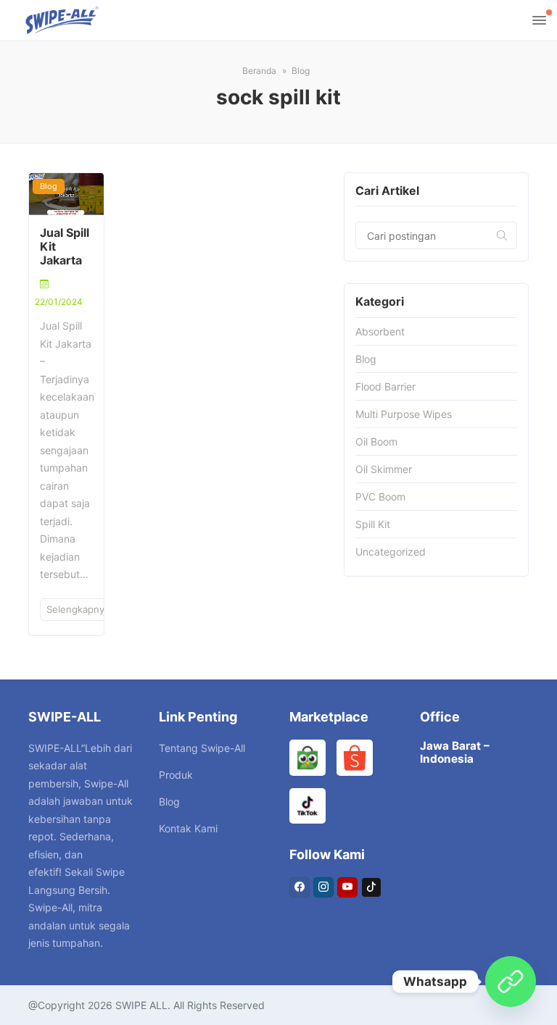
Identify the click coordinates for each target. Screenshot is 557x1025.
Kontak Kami (188, 828)
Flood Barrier (385, 386)
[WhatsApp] (510, 981)
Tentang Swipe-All (202, 748)
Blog (48, 186)
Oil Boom (376, 441)
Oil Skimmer (383, 469)
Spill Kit (372, 524)
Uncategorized (390, 551)
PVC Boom (380, 496)
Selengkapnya (79, 609)
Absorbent (380, 331)
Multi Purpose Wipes (403, 414)
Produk (176, 775)
